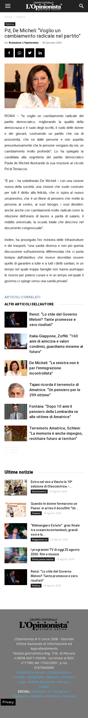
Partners (68, 677)
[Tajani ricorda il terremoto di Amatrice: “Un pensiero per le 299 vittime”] (16, 390)
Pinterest (53, 696)
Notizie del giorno (41, 682)
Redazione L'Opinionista (24, 42)
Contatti (19, 677)
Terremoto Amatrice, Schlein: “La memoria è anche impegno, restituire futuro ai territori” (56, 433)
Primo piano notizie (42, 559)
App (22, 682)
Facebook (38, 691)
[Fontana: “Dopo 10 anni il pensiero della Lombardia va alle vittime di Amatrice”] (16, 411)
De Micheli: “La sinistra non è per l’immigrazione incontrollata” (54, 367)
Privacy (63, 682)
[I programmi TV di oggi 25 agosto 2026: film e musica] (16, 555)
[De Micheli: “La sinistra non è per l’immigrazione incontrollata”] (16, 368)
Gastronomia (39, 491)
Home (8, 17)
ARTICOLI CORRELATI (22, 297)
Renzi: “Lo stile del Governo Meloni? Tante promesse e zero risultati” (53, 319)
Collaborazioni (58, 672)
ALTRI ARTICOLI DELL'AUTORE (29, 304)
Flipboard (20, 696)
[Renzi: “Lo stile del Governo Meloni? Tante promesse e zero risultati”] (16, 320)
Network (53, 677)
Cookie (44, 686)
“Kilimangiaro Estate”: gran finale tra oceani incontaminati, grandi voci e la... (55, 530)
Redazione (36, 677)
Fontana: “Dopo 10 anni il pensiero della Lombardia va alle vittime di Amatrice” (53, 411)
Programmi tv (39, 539)
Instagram (60, 691)
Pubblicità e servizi (30, 672)
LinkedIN (36, 696)
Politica (20, 17)
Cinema (36, 513)
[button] (81, 6)
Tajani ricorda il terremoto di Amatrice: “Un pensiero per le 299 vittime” (54, 389)
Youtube (69, 696)
